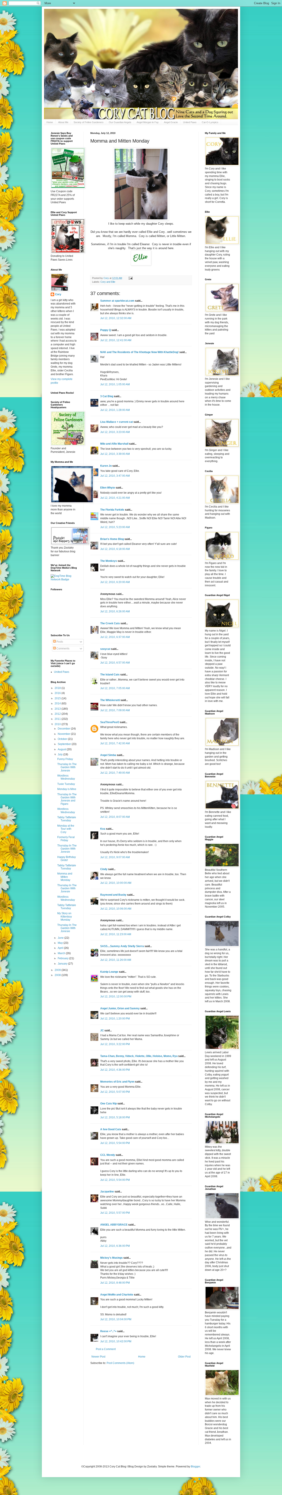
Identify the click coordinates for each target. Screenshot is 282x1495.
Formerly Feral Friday (66, 839)
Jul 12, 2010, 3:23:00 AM (115, 432)
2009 (58, 970)
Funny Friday (65, 759)
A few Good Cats (110, 1129)
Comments (62, 648)
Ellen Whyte (107, 487)
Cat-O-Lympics (210, 122)
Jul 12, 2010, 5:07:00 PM (115, 1091)
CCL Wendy (107, 1155)
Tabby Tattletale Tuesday (66, 819)
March (62, 953)
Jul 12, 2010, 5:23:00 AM (115, 527)
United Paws (190, 122)
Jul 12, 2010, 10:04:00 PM (115, 1319)
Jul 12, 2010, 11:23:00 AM (115, 934)
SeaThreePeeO (109, 722)
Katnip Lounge (109, 971)
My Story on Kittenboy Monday (64, 916)
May (60, 942)
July (60, 754)
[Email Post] (130, 278)
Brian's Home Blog (112, 539)
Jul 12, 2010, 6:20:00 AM (115, 582)
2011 (58, 718)
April (61, 948)
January (63, 963)
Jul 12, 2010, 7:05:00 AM (115, 688)
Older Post (184, 1356)
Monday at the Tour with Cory (65, 829)
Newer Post (98, 1356)
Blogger (195, 1466)
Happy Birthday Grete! (66, 859)
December (64, 728)
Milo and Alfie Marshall (114, 443)
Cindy (104, 869)
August (62, 749)
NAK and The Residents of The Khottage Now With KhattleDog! (139, 352)
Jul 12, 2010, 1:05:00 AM (115, 384)
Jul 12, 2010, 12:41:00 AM (115, 340)
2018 (58, 688)
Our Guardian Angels (120, 122)
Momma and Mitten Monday (64, 877)
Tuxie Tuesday (66, 784)
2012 (58, 713)
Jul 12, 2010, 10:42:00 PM (115, 1341)
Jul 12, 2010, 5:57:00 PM (115, 1212)
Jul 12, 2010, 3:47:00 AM (115, 475)
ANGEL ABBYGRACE (114, 1224)
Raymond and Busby (113, 894)
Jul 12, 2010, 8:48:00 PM (115, 1282)
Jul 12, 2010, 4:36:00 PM (115, 1069)
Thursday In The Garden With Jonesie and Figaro (67, 799)
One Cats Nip (108, 1103)
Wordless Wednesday (66, 777)
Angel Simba (108, 755)
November (64, 733)
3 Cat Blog (106, 396)
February (63, 958)
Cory (58, 294)
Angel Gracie (171, 122)
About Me (63, 122)
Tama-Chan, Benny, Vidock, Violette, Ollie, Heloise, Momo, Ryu (139, 1056)
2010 (58, 724)
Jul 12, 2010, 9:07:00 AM (115, 857)
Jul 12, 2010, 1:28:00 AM (115, 410)
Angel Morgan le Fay (148, 122)
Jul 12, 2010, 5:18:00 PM (115, 1117)
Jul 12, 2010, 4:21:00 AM (115, 497)
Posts (59, 641)
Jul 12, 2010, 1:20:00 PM (115, 1018)
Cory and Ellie (107, 281)
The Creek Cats (110, 623)
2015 (58, 698)
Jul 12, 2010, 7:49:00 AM (115, 772)
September (65, 744)
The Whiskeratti (110, 700)
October (63, 739)
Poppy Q (105, 330)
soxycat (105, 649)
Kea (102, 828)
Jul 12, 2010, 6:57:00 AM (115, 662)
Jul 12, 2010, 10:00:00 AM (115, 882)
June (61, 937)
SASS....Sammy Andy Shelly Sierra (122, 946)
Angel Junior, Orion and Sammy (120, 1008)
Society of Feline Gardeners (89, 122)
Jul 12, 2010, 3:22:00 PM (115, 1044)
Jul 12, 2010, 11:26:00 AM (115, 959)
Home (49, 122)
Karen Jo (106, 465)
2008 (58, 975)
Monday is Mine (66, 789)
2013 (58, 708)
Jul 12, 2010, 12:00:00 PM (115, 996)
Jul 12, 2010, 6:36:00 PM (115, 1245)
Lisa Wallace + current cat (116, 421)
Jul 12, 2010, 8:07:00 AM (115, 816)
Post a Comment (106, 1349)
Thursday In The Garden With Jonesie (67, 767)
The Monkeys (108, 560)
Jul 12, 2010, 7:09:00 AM (115, 710)
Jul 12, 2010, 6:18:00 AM (115, 549)
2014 (58, 703)
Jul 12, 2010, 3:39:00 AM (115, 453)
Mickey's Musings (111, 1257)
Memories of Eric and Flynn (117, 1081)
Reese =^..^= (108, 1331)
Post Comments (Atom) (120, 1363)
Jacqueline (107, 1191)
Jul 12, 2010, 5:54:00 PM (115, 1143)
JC (102, 1030)
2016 (58, 693)
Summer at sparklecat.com (117, 300)
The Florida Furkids (112, 509)
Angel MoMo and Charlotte (116, 1294)
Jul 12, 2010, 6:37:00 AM (115, 637)
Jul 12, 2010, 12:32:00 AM (115, 318)
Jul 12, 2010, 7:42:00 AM (115, 743)
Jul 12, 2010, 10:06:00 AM (115, 908)
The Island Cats (110, 674)
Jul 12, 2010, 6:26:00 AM (115, 611)
